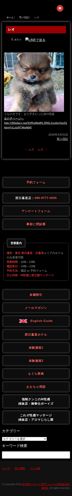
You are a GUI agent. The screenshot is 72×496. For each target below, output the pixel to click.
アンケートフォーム (36, 211)
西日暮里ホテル (36, 334)
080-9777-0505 (46, 198)
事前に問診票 (36, 224)
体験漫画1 (36, 347)
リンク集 (35, 468)
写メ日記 (62, 139)
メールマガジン (36, 307)
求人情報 (20, 468)
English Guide (40, 321)
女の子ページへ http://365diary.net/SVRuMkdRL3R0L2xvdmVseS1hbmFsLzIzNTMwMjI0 (35, 123)
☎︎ (60, 8)
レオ (31, 149)
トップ (6, 468)
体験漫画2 (36, 360)
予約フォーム (36, 182)
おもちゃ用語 (36, 386)
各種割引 (36, 294)
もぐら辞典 (36, 373)
